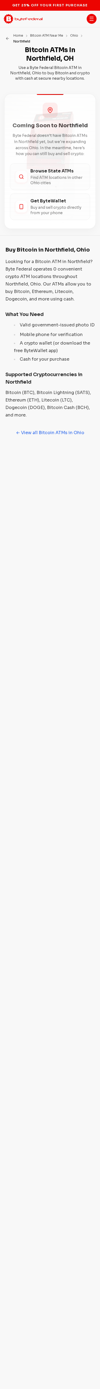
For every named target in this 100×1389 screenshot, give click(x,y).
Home (18, 35)
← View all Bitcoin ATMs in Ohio (50, 432)
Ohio (74, 35)
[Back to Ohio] (7, 38)
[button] (92, 19)
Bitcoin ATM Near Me (46, 35)
